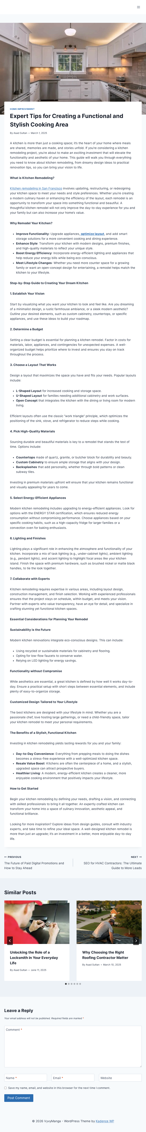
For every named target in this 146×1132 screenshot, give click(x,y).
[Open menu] (138, 7)
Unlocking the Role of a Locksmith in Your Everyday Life (34, 957)
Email (58, 1078)
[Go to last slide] (10, 940)
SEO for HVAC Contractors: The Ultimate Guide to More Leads (113, 863)
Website (106, 1078)
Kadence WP (105, 1121)
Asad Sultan (20, 133)
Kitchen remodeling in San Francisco (36, 188)
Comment (14, 1029)
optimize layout (92, 234)
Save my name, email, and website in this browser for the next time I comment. (59, 1088)
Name (11, 1078)
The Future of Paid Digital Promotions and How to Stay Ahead (34, 863)
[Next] (136, 940)
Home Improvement (22, 109)
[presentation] (36, 922)
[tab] (66, 984)
